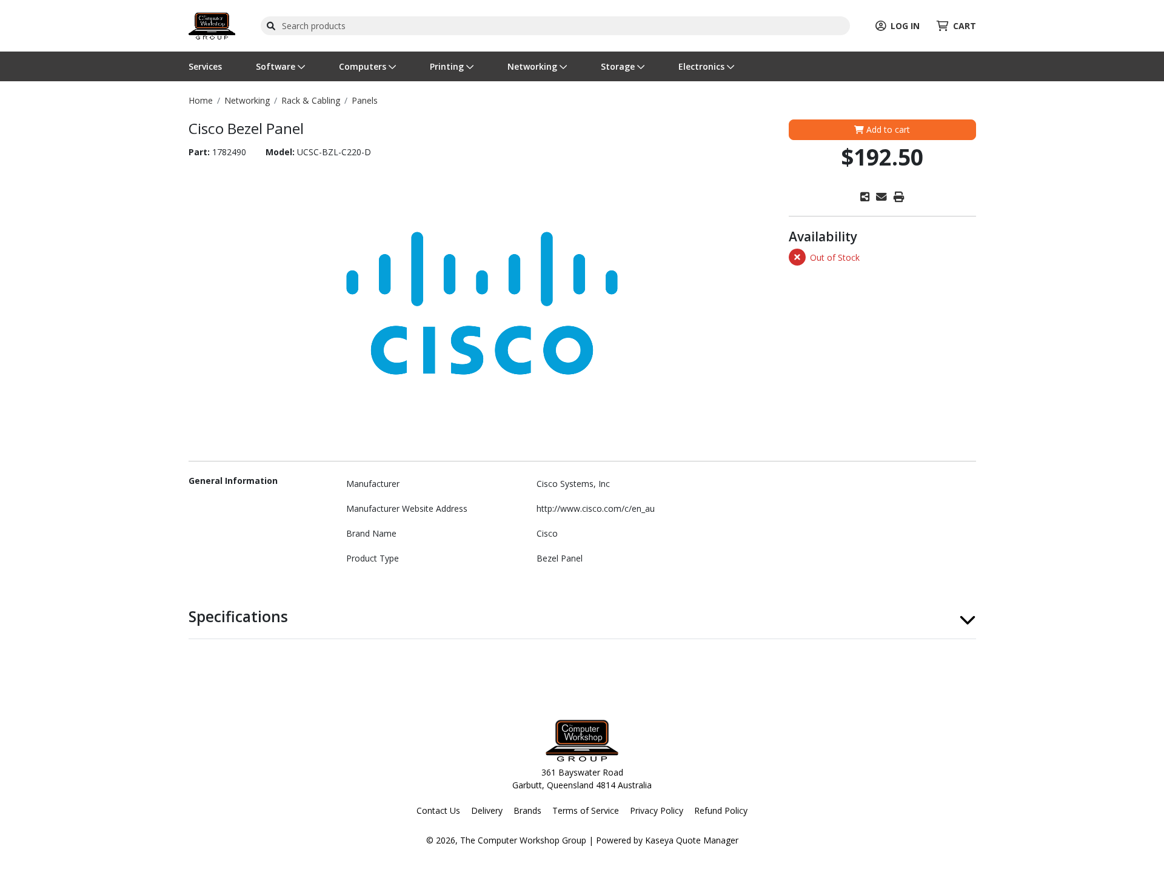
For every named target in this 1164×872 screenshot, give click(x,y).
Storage (619, 66)
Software (277, 66)
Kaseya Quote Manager (691, 840)
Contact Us (438, 810)
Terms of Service (585, 810)
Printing (448, 66)
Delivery (487, 810)
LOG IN (905, 26)
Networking (533, 66)
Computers (364, 66)
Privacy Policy (656, 810)
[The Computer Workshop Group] (212, 24)
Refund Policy (721, 810)
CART (964, 26)
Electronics (702, 66)
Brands (527, 810)
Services (205, 66)
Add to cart (887, 129)
